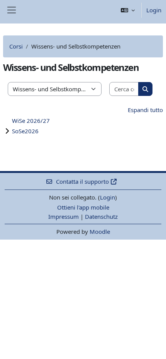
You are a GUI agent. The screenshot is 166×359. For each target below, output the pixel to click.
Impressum (63, 216)
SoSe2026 (25, 131)
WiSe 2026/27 (31, 120)
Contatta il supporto (82, 181)
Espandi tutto (145, 110)
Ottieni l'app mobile (83, 207)
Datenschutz (101, 216)
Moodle (100, 231)
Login (153, 10)
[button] (128, 10)
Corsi (16, 46)
